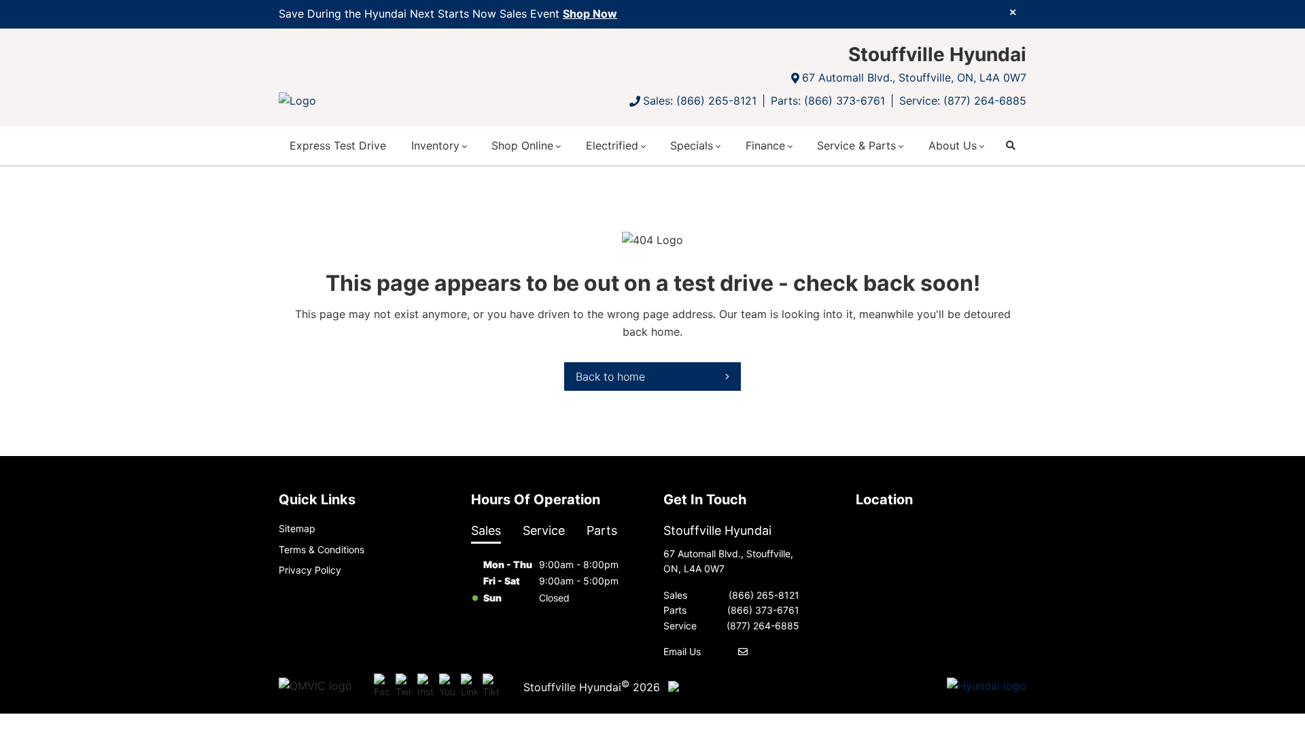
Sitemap (297, 528)
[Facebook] (382, 686)
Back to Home (610, 376)
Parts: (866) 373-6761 (828, 100)
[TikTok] (491, 686)
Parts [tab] (602, 530)
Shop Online (522, 145)
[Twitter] (404, 686)
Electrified (612, 145)
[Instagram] (425, 686)
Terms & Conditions (321, 549)
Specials (691, 145)
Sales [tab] (486, 530)
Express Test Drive (338, 145)
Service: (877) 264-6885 (962, 100)
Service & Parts (856, 145)
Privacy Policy (310, 570)
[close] (1012, 11)
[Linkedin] (469, 686)
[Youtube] (447, 686)
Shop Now (590, 13)
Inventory (435, 145)
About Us (952, 145)
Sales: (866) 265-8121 (699, 100)
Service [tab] (544, 530)
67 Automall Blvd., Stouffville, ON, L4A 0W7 (914, 77)
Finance (765, 145)
